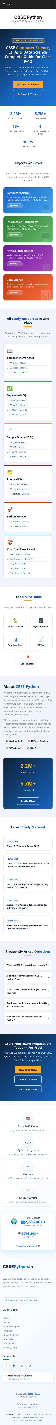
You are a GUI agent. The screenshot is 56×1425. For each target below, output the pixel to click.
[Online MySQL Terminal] (40, 622)
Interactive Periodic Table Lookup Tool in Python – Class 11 (27, 906)
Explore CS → (15, 205)
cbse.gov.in (37, 1420)
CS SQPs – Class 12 (18, 447)
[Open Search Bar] (52, 4)
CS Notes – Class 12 (18, 367)
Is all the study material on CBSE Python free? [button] (24, 977)
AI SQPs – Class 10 (18, 456)
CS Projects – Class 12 (19, 526)
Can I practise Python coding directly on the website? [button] (26, 1004)
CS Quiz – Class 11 (18, 563)
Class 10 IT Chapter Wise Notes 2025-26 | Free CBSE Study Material (27, 865)
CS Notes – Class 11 (18, 363)
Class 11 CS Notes (28, 1079)
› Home (6, 1318)
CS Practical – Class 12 (20, 489)
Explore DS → (15, 292)
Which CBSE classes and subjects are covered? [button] (26, 991)
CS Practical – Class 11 (20, 484)
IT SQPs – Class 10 (18, 452)
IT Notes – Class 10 (18, 372)
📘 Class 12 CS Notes (28, 84)
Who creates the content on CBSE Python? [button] (24, 1018)
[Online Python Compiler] (15, 622)
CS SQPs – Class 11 (18, 442)
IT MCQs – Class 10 (18, 409)
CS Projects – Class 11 (19, 521)
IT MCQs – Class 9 (18, 414)
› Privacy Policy (10, 1347)
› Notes (6, 1322)
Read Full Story (28, 801)
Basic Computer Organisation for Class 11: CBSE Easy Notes (27, 927)
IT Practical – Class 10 (19, 494)
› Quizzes (7, 1331)
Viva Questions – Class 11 (21, 554)
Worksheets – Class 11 (20, 573)
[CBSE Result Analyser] (15, 641)
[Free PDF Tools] (40, 641)
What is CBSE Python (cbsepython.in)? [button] (26, 964)
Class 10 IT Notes (28, 1089)
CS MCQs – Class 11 (19, 400)
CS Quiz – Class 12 (18, 568)
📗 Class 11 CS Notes (28, 94)
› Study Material (10, 1335)
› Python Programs (11, 1326)
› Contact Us (9, 1343)
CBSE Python (28, 17)
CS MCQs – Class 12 (19, 405)
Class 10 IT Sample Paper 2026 (22, 846)
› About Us (8, 1339)
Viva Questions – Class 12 (21, 559)
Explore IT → (14, 234)
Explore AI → (15, 263)
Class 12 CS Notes (28, 1069)
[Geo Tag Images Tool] (28, 660)
